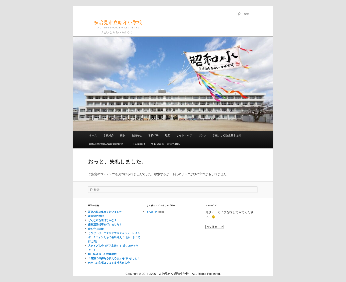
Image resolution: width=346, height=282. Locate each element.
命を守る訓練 (96, 229)
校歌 (122, 135)
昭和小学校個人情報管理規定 (106, 144)
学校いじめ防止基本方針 (226, 135)
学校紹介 (108, 135)
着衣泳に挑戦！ (97, 216)
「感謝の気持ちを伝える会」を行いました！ (114, 258)
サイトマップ (184, 135)
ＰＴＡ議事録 (137, 144)
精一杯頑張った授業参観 (102, 254)
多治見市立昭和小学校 (103, 30)
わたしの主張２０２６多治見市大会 (109, 262)
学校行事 (153, 135)
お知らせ (137, 135)
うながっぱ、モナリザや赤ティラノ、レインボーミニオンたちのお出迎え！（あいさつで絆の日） (114, 237)
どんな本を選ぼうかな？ (102, 220)
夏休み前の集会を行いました (105, 212)
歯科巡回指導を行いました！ (105, 224)
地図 (167, 135)
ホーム (93, 135)
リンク (202, 135)
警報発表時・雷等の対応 (165, 144)
